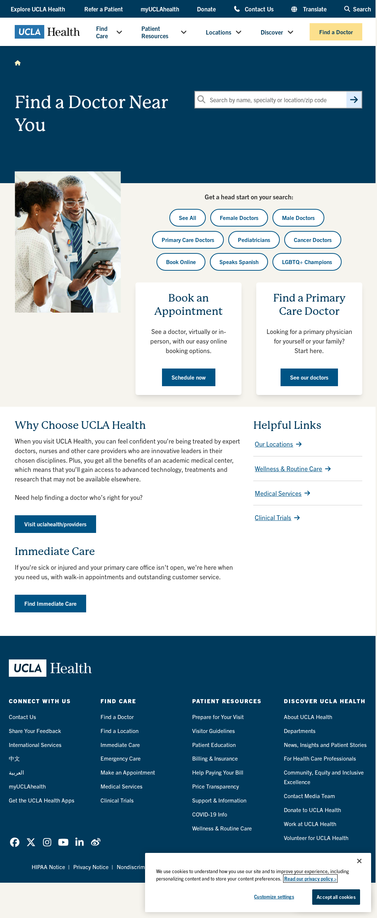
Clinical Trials (273, 517)
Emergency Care (121, 758)
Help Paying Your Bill (217, 772)
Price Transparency (215, 786)
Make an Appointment (128, 772)
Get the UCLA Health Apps (41, 800)
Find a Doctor (336, 31)
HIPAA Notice (48, 866)
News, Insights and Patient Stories (325, 744)
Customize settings (274, 896)
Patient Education (214, 744)
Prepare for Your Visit (218, 716)
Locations (218, 32)
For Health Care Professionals (320, 758)
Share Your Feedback (35, 730)
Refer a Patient (103, 9)
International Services (35, 744)
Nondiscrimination (139, 866)
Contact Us (259, 8)
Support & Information (219, 800)
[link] (15, 842)
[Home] (18, 62)
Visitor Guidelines (213, 730)
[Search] (354, 100)
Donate (206, 9)
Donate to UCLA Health (312, 809)
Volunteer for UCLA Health (316, 837)
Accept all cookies (336, 897)
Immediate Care (120, 744)
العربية (16, 772)
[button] (39, 9)
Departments (300, 730)
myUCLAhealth (160, 9)
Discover (272, 32)
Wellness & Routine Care (288, 468)
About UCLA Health (308, 716)
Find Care (102, 32)
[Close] (359, 861)
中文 (14, 758)
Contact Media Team (309, 795)
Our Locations (274, 444)
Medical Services (278, 493)
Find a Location (119, 730)
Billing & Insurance (215, 758)
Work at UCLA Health (310, 823)
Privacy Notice (91, 866)
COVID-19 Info (209, 814)
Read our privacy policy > (310, 878)
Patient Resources (154, 32)
